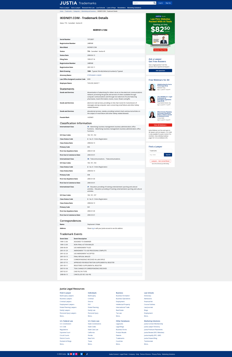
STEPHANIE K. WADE (94, 75)
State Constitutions (94, 324)
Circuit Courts (64, 335)
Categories (76, 11)
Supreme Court (65, 332)
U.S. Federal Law (66, 321)
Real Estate (120, 310)
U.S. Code (63, 327)
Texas (90, 341)
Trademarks (68, 11)
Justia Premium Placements (153, 330)
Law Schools (100, 8)
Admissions (148, 299)
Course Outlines (149, 304)
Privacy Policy (156, 354)
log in (93, 228)
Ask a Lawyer (75, 8)
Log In (161, 3)
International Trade (122, 307)
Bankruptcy (92, 296)
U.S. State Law (93, 321)
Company (132, 354)
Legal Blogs (120, 327)
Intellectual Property (123, 304)
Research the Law (88, 8)
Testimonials (148, 341)
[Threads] (79, 354)
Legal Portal (124, 354)
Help (137, 354)
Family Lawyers (65, 310)
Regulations (64, 330)
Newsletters (122, 8)
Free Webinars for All (159, 80)
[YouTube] (71, 354)
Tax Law (119, 313)
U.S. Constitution (65, 324)
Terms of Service (145, 354)
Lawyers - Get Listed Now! (160, 161)
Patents (118, 335)
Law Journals (148, 307)
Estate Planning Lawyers (68, 307)
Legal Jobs (119, 324)
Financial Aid (148, 302)
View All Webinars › (160, 125)
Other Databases (123, 321)
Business (119, 293)
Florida (90, 335)
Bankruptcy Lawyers (67, 296)
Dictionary (147, 296)
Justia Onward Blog (150, 338)
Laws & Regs (111, 8)
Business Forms (121, 330)
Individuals (92, 293)
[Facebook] (74, 354)
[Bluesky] (81, 354)
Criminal (91, 299)
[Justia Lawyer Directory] (87, 354)
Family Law (91, 310)
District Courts (65, 338)
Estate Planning (93, 307)
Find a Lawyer (64, 8)
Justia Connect (114, 354)
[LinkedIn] (68, 354)
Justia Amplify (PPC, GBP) (152, 335)
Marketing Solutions (134, 8)
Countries (119, 341)
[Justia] (68, 3)
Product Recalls (121, 332)
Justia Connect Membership (153, 324)
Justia (61, 11)
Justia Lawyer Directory (152, 327)
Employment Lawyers (67, 304)
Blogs (146, 310)
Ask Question (160, 70)
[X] (84, 354)
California (91, 332)
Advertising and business (88, 11)
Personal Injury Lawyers (68, 313)
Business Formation (123, 296)
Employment (120, 302)
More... (62, 316)
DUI (89, 304)
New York (91, 338)
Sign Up (168, 3)
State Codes (92, 327)
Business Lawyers (66, 299)
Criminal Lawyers (65, 302)
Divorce (90, 302)
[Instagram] (76, 354)
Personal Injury (93, 313)
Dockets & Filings (65, 341)
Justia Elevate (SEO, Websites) (154, 332)
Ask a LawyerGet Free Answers (157, 60)
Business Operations (123, 299)
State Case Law (93, 330)
